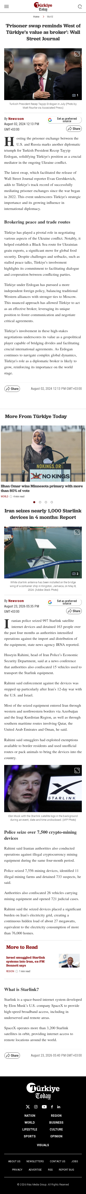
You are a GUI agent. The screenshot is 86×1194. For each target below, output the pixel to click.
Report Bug (66, 1170)
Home (36, 16)
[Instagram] (36, 1107)
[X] (28, 1107)
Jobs (74, 1161)
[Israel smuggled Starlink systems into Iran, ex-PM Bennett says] (69, 961)
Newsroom (16, 119)
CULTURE (56, 1129)
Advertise (35, 1170)
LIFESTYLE (29, 1129)
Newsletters (35, 1161)
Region (10, 971)
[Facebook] (52, 1107)
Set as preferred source (67, 120)
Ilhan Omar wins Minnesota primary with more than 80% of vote (42, 488)
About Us (14, 1161)
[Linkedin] (58, 1106)
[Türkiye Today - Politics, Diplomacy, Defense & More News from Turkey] (43, 6)
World (50, 16)
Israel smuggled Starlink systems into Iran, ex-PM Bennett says (25, 961)
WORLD (30, 1123)
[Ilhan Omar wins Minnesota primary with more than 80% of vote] (43, 454)
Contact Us (57, 1161)
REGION (56, 1116)
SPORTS (30, 1136)
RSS (50, 1170)
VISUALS (43, 1145)
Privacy (17, 1170)
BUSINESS (56, 1123)
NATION (29, 1116)
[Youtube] (44, 1107)
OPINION (56, 1136)
